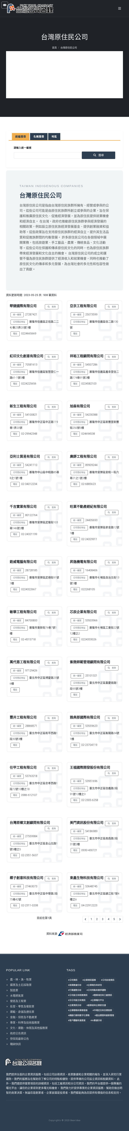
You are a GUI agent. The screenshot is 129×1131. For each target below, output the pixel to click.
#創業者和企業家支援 (96, 1005)
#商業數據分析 (74, 985)
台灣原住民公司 (68, 47)
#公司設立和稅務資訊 (78, 995)
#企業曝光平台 (97, 1000)
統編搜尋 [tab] (20, 136)
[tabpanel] (64, 152)
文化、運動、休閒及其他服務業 (29, 1028)
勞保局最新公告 (19, 1038)
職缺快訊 (15, 1044)
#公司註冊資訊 (107, 980)
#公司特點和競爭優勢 (96, 990)
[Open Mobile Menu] (119, 8)
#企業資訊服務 (89, 980)
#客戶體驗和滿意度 (76, 1020)
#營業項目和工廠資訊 (102, 995)
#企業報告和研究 (94, 985)
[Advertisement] (64, 74)
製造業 (14, 990)
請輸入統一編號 (22, 147)
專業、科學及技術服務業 (25, 1022)
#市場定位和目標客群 (102, 1010)
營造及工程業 (18, 1001)
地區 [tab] (54, 136)
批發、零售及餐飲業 (22, 1006)
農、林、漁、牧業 (21, 979)
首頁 (54, 47)
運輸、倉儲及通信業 (22, 1011)
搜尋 (101, 155)
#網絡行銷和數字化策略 (79, 1015)
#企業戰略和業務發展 (78, 1010)
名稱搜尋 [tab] (38, 136)
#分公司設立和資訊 (76, 1000)
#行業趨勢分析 (74, 990)
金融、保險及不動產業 (23, 1017)
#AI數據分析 (96, 1020)
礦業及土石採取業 (21, 985)
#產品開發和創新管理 (104, 1015)
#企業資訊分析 (74, 1005)
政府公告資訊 (18, 1033)
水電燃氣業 (17, 995)
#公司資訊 (72, 980)
